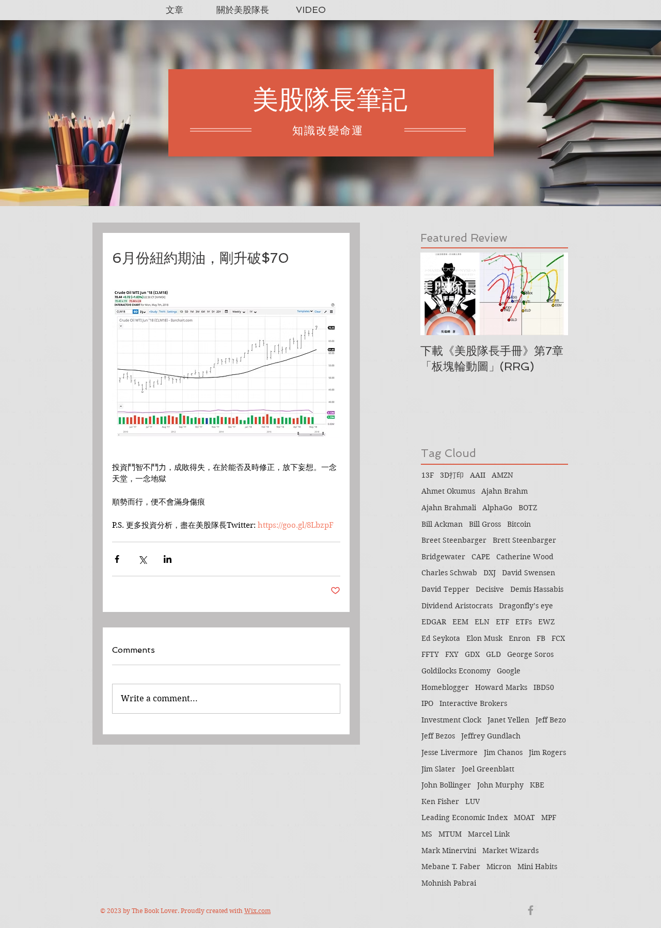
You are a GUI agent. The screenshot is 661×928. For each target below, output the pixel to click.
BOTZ (527, 507)
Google (509, 670)
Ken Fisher (440, 801)
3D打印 (452, 475)
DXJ (489, 572)
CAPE (480, 556)
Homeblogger (445, 687)
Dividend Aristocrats (457, 605)
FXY (452, 654)
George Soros (530, 654)
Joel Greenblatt (488, 769)
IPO (427, 703)
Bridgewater (443, 556)
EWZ (546, 621)
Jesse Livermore (449, 752)
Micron (498, 866)
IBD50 (543, 687)
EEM (460, 621)
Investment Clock (451, 720)
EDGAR (433, 621)
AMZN (502, 475)
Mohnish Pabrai (448, 883)
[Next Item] (551, 294)
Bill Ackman (442, 524)
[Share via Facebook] (117, 559)
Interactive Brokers (473, 703)
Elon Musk (484, 638)
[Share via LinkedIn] (167, 559)
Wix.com (257, 911)
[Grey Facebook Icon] (530, 910)
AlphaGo (497, 507)
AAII (477, 475)
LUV (472, 801)
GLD (493, 654)
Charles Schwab (449, 572)
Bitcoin (519, 524)
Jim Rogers (547, 752)
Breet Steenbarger (453, 540)
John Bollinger (446, 785)
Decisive (490, 589)
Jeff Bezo (551, 720)
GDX (472, 654)
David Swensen (528, 572)
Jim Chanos (503, 752)
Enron (519, 638)
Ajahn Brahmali (448, 507)
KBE (537, 785)
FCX (558, 638)
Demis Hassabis (536, 589)
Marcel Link (489, 834)
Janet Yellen (508, 720)
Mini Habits (537, 866)
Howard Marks (501, 687)
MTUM (450, 834)
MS (426, 834)
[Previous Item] (437, 294)
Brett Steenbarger (524, 540)
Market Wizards (510, 850)
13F (427, 475)
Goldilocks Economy (456, 670)
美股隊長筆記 (330, 99)
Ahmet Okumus (448, 491)
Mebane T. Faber (450, 866)
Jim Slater (438, 769)
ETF (502, 621)
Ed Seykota (440, 638)
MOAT (524, 817)
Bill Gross (485, 524)
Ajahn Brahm (504, 491)
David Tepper (445, 589)
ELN (482, 621)
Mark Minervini (448, 850)
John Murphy (500, 785)
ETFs (523, 621)
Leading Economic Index (464, 817)
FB (541, 638)
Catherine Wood (525, 556)
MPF (548, 817)
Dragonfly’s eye (526, 605)
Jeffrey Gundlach (491, 736)
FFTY (430, 654)
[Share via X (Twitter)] (142, 559)
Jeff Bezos (438, 736)
